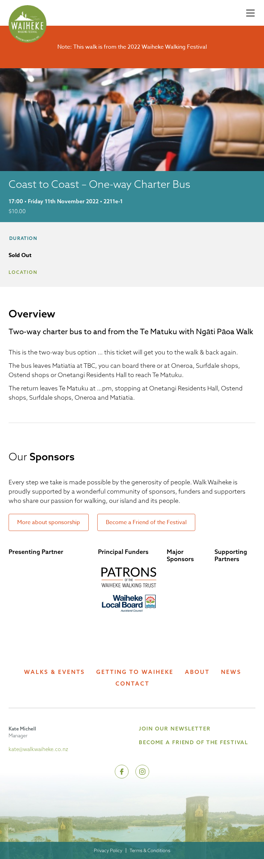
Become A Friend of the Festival (193, 742)
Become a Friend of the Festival (146, 522)
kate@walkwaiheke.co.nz (38, 749)
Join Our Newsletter (175, 728)
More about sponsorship (48, 522)
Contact (133, 683)
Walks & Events (54, 672)
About (197, 672)
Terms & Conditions (150, 850)
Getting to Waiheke (135, 672)
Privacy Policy (108, 850)
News (231, 672)
